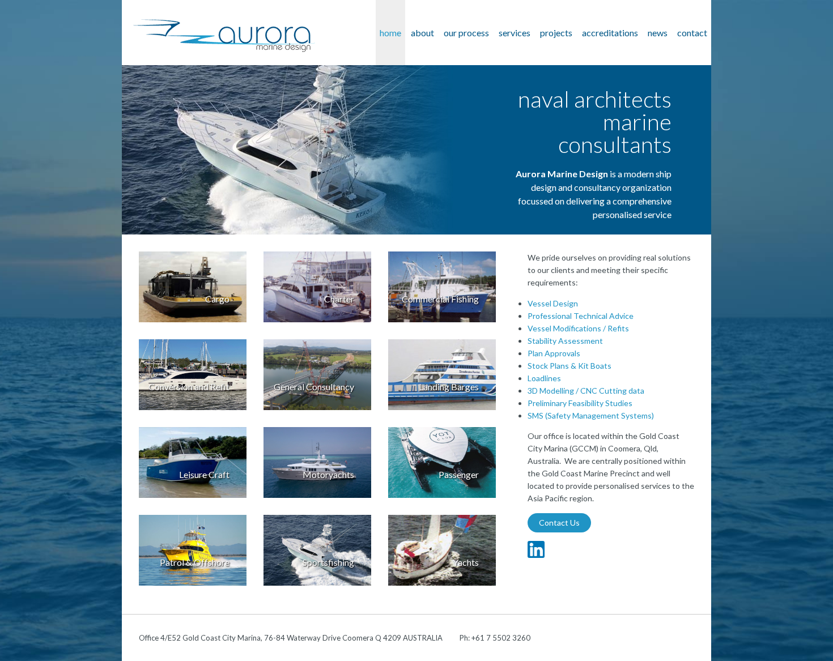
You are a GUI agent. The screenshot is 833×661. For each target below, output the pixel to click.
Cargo (217, 298)
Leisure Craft (204, 474)
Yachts (466, 562)
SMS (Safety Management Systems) (591, 415)
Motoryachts (328, 474)
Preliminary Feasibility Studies (580, 403)
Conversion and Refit (189, 386)
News (658, 32)
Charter (339, 298)
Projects (556, 32)
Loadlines (544, 378)
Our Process (466, 32)
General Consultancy (314, 386)
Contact (692, 32)
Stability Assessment (565, 341)
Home (390, 32)
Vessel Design (553, 303)
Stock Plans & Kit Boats (569, 365)
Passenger (459, 474)
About (422, 32)
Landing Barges (449, 386)
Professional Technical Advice (581, 316)
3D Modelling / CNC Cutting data (586, 390)
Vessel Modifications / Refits (578, 328)
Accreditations (610, 32)
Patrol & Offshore (195, 562)
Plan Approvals (554, 353)
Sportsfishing (328, 562)
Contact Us (559, 522)
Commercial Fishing (440, 298)
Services (514, 32)
